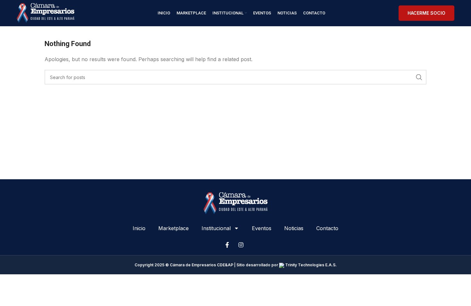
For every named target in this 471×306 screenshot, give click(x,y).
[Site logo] (45, 12)
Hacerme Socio (426, 13)
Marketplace (173, 228)
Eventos (261, 228)
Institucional (216, 228)
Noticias (293, 228)
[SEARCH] (419, 77)
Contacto (327, 228)
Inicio (139, 228)
